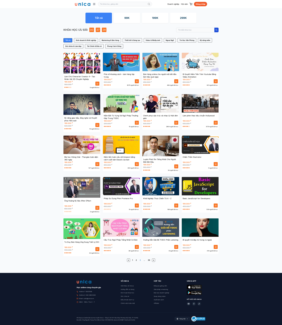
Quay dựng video (160, 296)
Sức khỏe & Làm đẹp (73, 46)
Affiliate (156, 303)
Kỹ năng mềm (205, 40)
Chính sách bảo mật (128, 303)
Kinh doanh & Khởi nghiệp (86, 40)
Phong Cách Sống (114, 46)
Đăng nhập (200, 4)
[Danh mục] (94, 4)
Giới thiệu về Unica (127, 286)
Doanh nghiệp (173, 4)
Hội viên (184, 4)
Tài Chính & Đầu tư (94, 46)
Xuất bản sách (159, 300)
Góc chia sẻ (125, 296)
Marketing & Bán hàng (110, 40)
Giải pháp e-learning (161, 289)
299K (183, 17)
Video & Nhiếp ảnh (153, 40)
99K (127, 17)
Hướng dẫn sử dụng (127, 289)
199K (155, 17)
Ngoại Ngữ (170, 40)
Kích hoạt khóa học (127, 293)
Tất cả (99, 17)
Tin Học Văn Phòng (186, 40)
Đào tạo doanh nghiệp (161, 293)
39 (149, 260)
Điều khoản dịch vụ (127, 300)
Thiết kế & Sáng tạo (132, 40)
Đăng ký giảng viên (160, 286)
